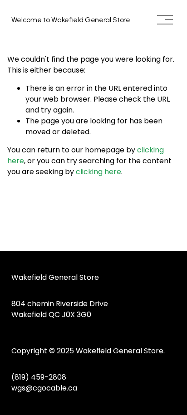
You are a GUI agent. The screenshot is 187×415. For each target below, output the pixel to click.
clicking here (98, 171)
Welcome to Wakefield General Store (70, 19)
